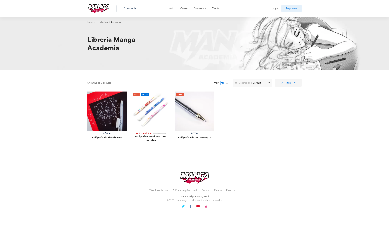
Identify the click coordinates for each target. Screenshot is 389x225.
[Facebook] (190, 206)
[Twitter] (183, 206)
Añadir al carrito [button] (107, 111)
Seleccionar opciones (151, 111)
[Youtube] (198, 206)
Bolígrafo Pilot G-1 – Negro (194, 137)
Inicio (90, 22)
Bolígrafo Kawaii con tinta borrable (150, 138)
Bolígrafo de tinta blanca (107, 137)
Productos (102, 22)
